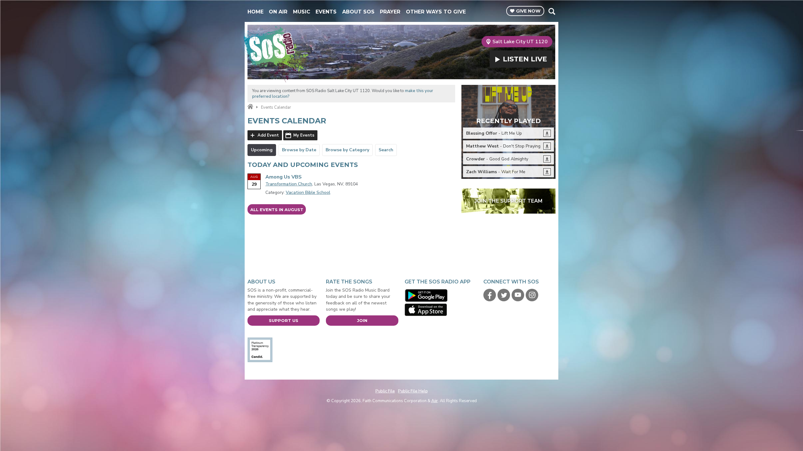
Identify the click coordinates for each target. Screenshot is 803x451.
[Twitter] (503, 295)
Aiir (434, 401)
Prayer (390, 12)
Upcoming (262, 150)
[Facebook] (489, 295)
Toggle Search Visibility (551, 11)
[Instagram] (532, 295)
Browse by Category (347, 150)
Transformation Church (288, 184)
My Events (303, 135)
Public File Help (413, 391)
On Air (278, 12)
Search (386, 150)
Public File (385, 391)
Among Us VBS (283, 177)
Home (255, 12)
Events (326, 12)
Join (362, 320)
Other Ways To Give (436, 12)
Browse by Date (299, 150)
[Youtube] (518, 295)
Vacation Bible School (308, 192)
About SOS (358, 12)
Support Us (283, 320)
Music (301, 12)
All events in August (276, 209)
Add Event (268, 135)
